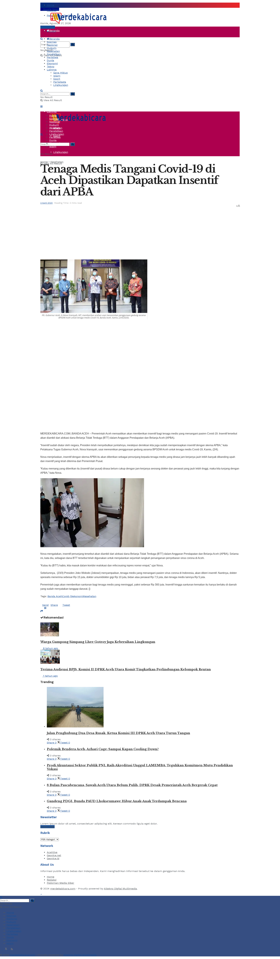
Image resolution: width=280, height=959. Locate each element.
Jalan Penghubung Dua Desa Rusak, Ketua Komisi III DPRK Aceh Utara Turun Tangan (118, 733)
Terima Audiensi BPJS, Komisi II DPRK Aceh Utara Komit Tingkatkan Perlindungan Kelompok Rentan (125, 669)
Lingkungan (60, 152)
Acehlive (52, 852)
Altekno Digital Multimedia (120, 888)
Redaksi (51, 879)
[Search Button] (72, 44)
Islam (56, 75)
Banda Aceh (54, 596)
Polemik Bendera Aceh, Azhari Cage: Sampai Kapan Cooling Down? (103, 749)
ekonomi (78, 596)
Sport (56, 78)
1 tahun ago (50, 675)
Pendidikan (54, 54)
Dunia (50, 87)
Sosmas (52, 41)
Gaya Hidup (60, 72)
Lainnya (52, 69)
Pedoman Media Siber (60, 882)
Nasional (52, 45)
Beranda (54, 30)
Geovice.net (54, 855)
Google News (50, 9)
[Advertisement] (140, 232)
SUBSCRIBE (47, 826)
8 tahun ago (50, 648)
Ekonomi (52, 63)
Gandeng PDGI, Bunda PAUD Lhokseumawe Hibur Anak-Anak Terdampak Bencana (117, 801)
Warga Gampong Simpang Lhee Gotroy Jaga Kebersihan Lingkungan (97, 642)
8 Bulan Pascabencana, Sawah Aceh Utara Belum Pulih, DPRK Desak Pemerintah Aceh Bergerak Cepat (132, 785)
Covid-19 (67, 596)
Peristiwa (52, 79)
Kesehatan (53, 51)
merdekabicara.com (62, 888)
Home (50, 5)
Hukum (51, 48)
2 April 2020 (46, 203)
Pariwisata (59, 81)
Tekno (50, 103)
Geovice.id (53, 858)
